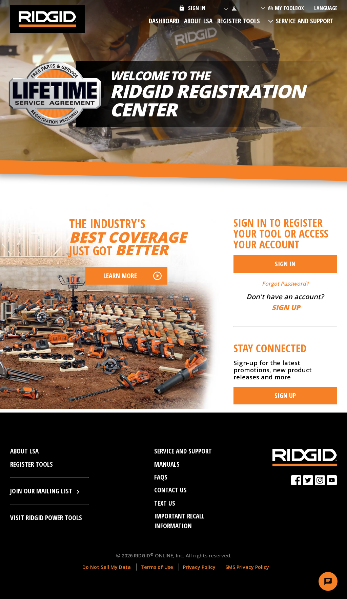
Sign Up (285, 395)
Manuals (167, 464)
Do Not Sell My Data (106, 567)
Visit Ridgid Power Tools (46, 517)
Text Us (164, 503)
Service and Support (304, 20)
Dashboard (164, 20)
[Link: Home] (47, 17)
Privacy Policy (199, 567)
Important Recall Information (179, 520)
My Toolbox (289, 8)
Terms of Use (157, 567)
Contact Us (170, 489)
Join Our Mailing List (42, 490)
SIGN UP (286, 307)
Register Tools (238, 20)
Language (326, 8)
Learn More (120, 275)
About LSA (198, 20)
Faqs (160, 477)
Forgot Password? (285, 283)
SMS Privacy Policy (247, 567)
